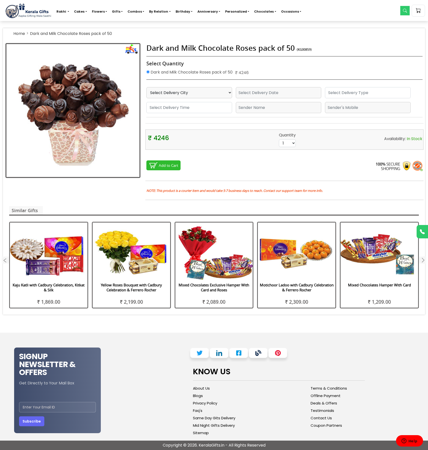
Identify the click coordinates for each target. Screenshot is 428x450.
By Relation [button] (158, 11)
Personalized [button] (236, 11)
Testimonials (322, 410)
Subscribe (32, 421)
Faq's (197, 410)
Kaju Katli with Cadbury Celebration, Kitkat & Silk (48, 287)
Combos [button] (135, 11)
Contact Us (321, 418)
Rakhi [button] (61, 11)
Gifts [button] (116, 11)
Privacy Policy (205, 403)
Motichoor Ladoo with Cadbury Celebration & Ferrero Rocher (297, 287)
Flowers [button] (98, 11)
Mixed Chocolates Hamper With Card (379, 284)
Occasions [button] (290, 11)
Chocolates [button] (264, 11)
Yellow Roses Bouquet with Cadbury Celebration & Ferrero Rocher (131, 287)
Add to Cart (168, 165)
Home (19, 33)
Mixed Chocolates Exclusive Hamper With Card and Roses (214, 287)
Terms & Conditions (329, 388)
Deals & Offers (324, 403)
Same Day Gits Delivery (214, 418)
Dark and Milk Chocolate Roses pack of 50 (191, 72)
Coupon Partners (326, 425)
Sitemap (201, 432)
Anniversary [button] (207, 11)
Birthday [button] (183, 11)
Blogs (198, 395)
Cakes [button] (79, 11)
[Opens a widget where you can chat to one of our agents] (409, 441)
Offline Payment (326, 395)
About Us (201, 388)
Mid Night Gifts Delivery (214, 425)
